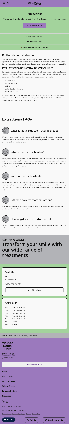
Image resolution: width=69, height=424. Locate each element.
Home (4, 371)
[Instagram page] (7, 401)
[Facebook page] (3, 401)
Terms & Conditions (18, 414)
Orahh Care (36, 414)
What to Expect (8, 386)
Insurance (6, 396)
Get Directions (34, 290)
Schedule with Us (34, 25)
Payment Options (9, 391)
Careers (28, 414)
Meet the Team (8, 381)
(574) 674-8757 (37, 41)
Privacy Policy (7, 414)
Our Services (7, 376)
